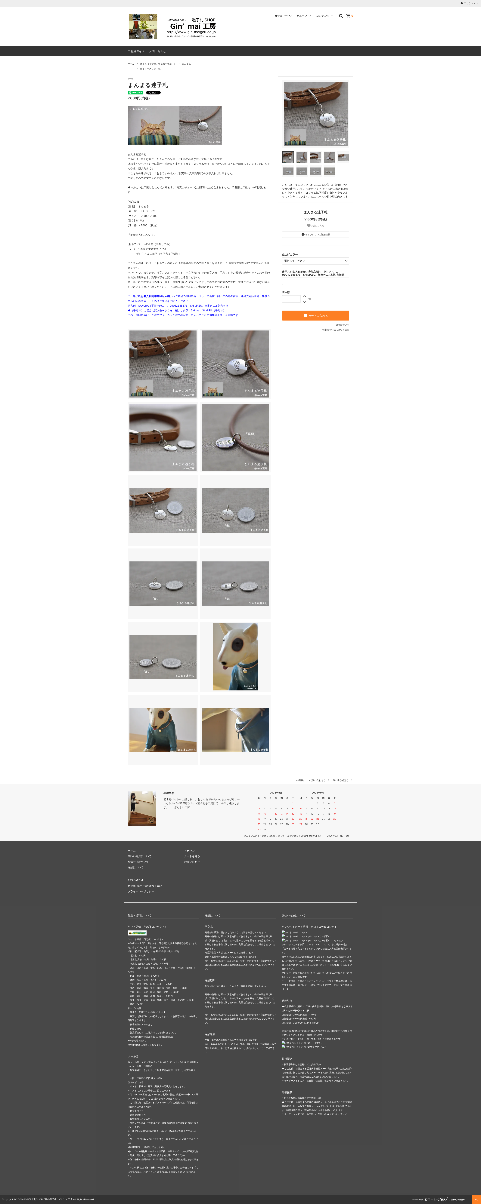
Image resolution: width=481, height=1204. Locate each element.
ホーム (131, 63)
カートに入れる (317, 315)
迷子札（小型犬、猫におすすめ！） (158, 63)
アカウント (469, 3)
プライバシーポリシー (141, 891)
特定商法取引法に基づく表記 (145, 885)
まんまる (186, 63)
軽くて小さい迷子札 (150, 68)
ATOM (139, 880)
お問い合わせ (157, 51)
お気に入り (317, 225)
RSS (130, 880)
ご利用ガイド (136, 51)
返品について (342, 324)
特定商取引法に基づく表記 (335, 329)
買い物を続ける (341, 780)
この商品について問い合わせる (310, 780)
